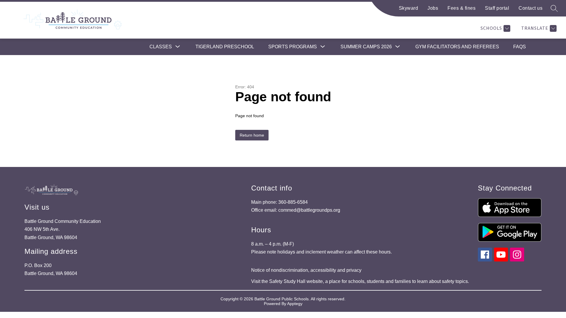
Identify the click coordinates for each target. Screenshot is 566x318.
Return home (252, 135)
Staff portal (497, 8)
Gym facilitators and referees (457, 46)
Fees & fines (461, 8)
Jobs (432, 8)
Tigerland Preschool (224, 46)
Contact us (530, 8)
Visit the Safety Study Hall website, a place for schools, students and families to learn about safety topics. (360, 281)
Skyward (408, 8)
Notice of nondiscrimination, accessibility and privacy (306, 270)
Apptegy (294, 303)
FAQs (519, 46)
